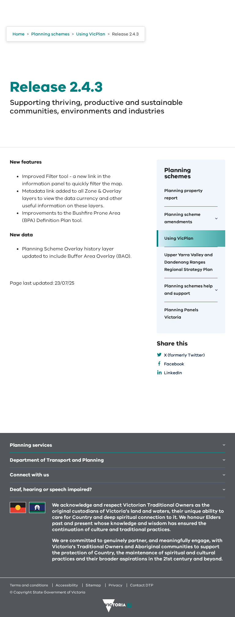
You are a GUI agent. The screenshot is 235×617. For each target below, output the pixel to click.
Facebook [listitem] (174, 364)
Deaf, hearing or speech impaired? (51, 489)
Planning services (31, 445)
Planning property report (183, 194)
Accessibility (67, 585)
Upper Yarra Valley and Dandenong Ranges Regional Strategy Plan (188, 262)
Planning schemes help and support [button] (188, 289)
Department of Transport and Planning (57, 460)
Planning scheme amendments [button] (182, 218)
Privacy (115, 585)
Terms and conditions (29, 585)
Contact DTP (141, 585)
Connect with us (29, 474)
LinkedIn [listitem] (173, 373)
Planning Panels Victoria (181, 313)
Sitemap (93, 585)
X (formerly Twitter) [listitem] (184, 355)
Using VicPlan (178, 238)
